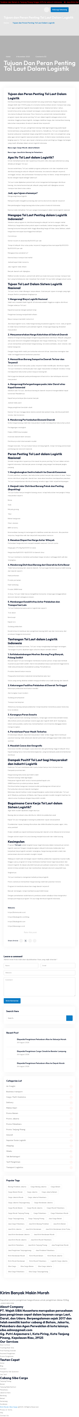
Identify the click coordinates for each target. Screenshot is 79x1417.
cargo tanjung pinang (36, 1219)
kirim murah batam (36, 1256)
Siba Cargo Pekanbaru (16, 1272)
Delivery (9, 1102)
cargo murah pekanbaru (55, 1208)
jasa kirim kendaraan (33, 1229)
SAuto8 (9, 1135)
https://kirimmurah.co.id (16, 912)
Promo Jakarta (12, 1118)
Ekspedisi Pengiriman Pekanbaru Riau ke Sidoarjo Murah (41, 1039)
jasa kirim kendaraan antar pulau (58, 1229)
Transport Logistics (14, 1167)
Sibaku (9, 1151)
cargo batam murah (15, 1192)
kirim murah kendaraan (16, 1261)
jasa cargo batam (55, 1219)
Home (7, 23)
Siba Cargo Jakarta (45, 1266)
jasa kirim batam (59, 1224)
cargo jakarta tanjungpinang (19, 1203)
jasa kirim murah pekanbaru (41, 1240)
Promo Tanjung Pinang (15, 1129)
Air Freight (10, 1086)
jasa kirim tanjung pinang (37, 1245)
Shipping (10, 1145)
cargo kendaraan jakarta (43, 1203)
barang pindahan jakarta (17, 1187)
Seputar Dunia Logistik (16, 1140)
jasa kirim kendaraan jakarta (18, 1234)
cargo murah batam (15, 1208)
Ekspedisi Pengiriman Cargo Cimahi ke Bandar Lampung (41, 1051)
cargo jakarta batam (49, 1192)
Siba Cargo (12, 1266)
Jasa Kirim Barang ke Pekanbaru (30, 152)
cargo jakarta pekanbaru (37, 1197)
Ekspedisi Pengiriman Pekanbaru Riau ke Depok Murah (40, 1063)
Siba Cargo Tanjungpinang (38, 1272)
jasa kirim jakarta (14, 1229)
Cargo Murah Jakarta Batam (28, 148)
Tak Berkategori (13, 1156)
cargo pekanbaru (40, 1213)
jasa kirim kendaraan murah (44, 1234)
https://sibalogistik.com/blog (18, 917)
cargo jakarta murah (15, 1197)
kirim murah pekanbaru (37, 1261)
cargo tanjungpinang (16, 1219)
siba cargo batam (27, 1266)
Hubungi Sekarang (59, 10)
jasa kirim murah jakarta (17, 1240)
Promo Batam (12, 1113)
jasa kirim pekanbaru (16, 1245)
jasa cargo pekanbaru (16, 1224)
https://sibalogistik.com (16, 921)
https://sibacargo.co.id (16, 926)
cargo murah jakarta (34, 1208)
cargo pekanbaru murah (59, 1213)
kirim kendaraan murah (16, 1256)
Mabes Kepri (11, 1108)
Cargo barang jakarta (38, 1187)
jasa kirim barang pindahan (39, 1224)
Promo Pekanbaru (13, 1124)
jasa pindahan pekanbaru (45, 1250)
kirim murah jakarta (55, 1256)
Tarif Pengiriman (13, 1162)
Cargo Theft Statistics (16, 1097)
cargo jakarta (32, 1192)
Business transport (14, 1091)
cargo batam (55, 1187)
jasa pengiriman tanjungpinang (19, 1250)
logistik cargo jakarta (59, 1261)
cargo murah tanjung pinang (18, 1213)
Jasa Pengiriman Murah (60, 1245)
